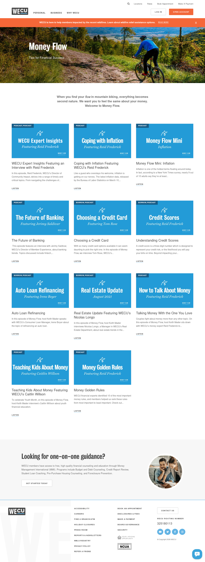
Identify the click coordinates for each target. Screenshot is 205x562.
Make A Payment (185, 4)
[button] (197, 554)
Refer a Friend (82, 551)
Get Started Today (37, 483)
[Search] (128, 4)
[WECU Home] (20, 12)
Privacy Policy (82, 546)
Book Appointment (165, 4)
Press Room (80, 530)
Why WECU (73, 13)
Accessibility (81, 509)
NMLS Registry (82, 541)
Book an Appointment (130, 509)
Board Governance (129, 525)
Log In (158, 12)
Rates (149, 4)
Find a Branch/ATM (84, 519)
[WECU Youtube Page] (160, 532)
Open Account (181, 12)
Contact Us (167, 511)
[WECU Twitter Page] (168, 532)
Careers (79, 514)
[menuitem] (138, 4)
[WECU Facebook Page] (175, 532)
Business (56, 13)
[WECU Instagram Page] (182, 532)
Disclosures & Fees (129, 514)
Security (123, 530)
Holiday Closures (84, 525)
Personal (39, 13)
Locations (138, 4)
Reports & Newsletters (87, 535)
